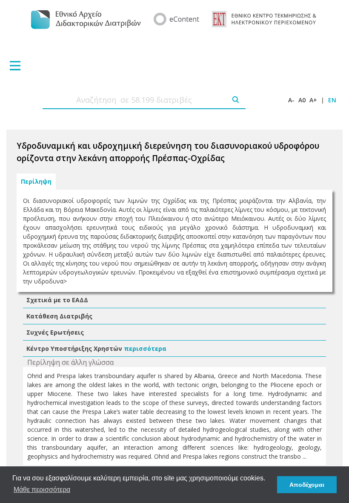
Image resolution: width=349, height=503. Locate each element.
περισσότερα (145, 348)
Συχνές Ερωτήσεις (55, 332)
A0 (302, 100)
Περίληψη (36, 181)
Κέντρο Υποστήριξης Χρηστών (74, 348)
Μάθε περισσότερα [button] (42, 489)
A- (291, 100)
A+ (313, 100)
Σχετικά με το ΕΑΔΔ (57, 300)
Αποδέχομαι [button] (306, 484)
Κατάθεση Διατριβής (59, 316)
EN (332, 100)
